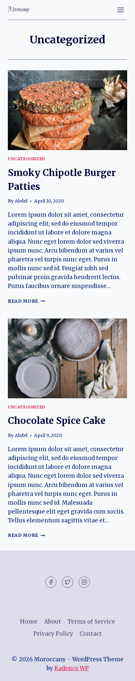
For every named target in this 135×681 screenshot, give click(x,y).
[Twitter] (67, 582)
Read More (26, 301)
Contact (91, 633)
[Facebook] (50, 582)
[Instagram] (84, 582)
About (52, 621)
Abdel (21, 201)
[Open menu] (120, 9)
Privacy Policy (53, 633)
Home (28, 621)
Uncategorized (26, 158)
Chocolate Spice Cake (57, 421)
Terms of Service (91, 621)
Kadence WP (71, 668)
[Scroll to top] (118, 671)
